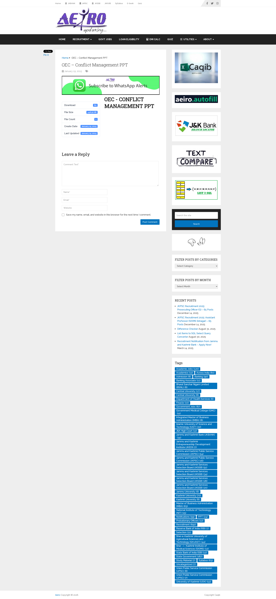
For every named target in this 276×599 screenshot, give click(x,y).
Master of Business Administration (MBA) (194, 505)
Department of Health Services (195, 399)
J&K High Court (186, 430)
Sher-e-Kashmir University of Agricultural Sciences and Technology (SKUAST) (191, 539)
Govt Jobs (105, 39)
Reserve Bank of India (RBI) (192, 528)
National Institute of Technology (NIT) (193, 511)
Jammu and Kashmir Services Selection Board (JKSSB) (192, 466)
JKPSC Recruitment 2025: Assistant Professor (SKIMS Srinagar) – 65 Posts (196, 321)
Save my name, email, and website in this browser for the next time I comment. (108, 214)
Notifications (185, 516)
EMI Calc (154, 39)
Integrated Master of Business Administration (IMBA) (192, 419)
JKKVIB (108, 3)
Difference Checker (187, 329)
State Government (189, 556)
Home (58, 3)
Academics (184, 372)
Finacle (182, 402)
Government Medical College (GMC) (195, 412)
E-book (130, 3)
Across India (205, 372)
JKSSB (97, 3)
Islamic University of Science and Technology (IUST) (194, 425)
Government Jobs (188, 406)
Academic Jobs (187, 369)
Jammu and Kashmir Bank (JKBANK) (195, 436)
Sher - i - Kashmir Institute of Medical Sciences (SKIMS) (192, 547)
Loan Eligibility (129, 39)
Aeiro (57, 595)
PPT (203, 516)
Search (196, 224)
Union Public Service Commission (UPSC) (194, 569)
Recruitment (81, 39)
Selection (183, 532)
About (207, 39)
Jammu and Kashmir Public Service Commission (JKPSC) (195, 452)
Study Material (185, 560)
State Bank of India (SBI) (191, 552)
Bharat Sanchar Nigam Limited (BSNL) (192, 386)
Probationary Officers (189, 520)
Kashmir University (188, 495)
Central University (188, 391)
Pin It (46, 55)
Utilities (188, 39)
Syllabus (119, 3)
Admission (183, 376)
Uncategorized (186, 564)
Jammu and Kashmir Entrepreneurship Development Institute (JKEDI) (193, 444)
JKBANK (71, 3)
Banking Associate (188, 380)
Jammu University (187, 491)
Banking (201, 376)
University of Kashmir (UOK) (193, 581)
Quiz (140, 3)
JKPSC (85, 3)
